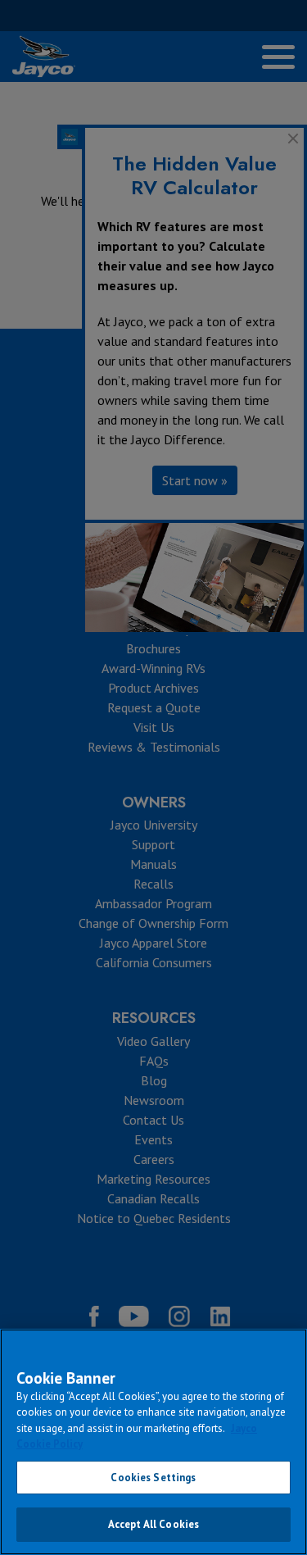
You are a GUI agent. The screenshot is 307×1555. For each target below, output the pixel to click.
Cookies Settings (153, 1478)
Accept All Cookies (153, 1524)
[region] (153, 1442)
